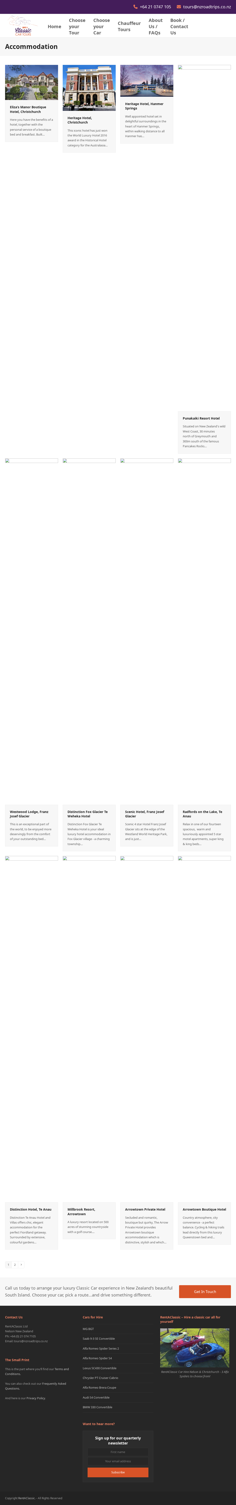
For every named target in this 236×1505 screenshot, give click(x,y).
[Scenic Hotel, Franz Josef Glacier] (146, 631)
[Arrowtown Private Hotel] (146, 1029)
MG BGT (88, 1329)
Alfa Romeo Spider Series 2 (101, 1348)
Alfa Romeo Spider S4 (97, 1358)
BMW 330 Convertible (97, 1407)
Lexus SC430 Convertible (99, 1368)
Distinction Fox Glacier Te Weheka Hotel (88, 814)
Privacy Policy (36, 1398)
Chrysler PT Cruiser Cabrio (100, 1378)
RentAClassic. (26, 1498)
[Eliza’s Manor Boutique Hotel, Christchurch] (31, 82)
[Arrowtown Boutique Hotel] (204, 1029)
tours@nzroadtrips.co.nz (207, 6)
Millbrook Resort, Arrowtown (81, 1211)
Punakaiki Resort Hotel (201, 418)
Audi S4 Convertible (96, 1397)
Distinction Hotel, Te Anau (30, 1209)
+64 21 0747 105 (156, 6)
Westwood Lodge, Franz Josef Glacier (29, 814)
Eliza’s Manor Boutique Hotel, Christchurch (28, 109)
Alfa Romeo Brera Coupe (99, 1387)
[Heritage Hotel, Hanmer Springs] (146, 81)
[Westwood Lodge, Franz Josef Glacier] (31, 631)
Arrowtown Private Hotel (145, 1209)
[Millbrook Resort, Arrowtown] (89, 1029)
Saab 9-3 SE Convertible (99, 1338)
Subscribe (118, 1472)
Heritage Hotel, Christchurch (80, 120)
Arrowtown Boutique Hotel (204, 1209)
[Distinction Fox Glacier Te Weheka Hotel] (89, 631)
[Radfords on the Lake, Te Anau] (204, 631)
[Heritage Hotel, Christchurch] (89, 87)
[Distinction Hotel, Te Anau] (31, 1029)
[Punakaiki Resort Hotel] (204, 238)
